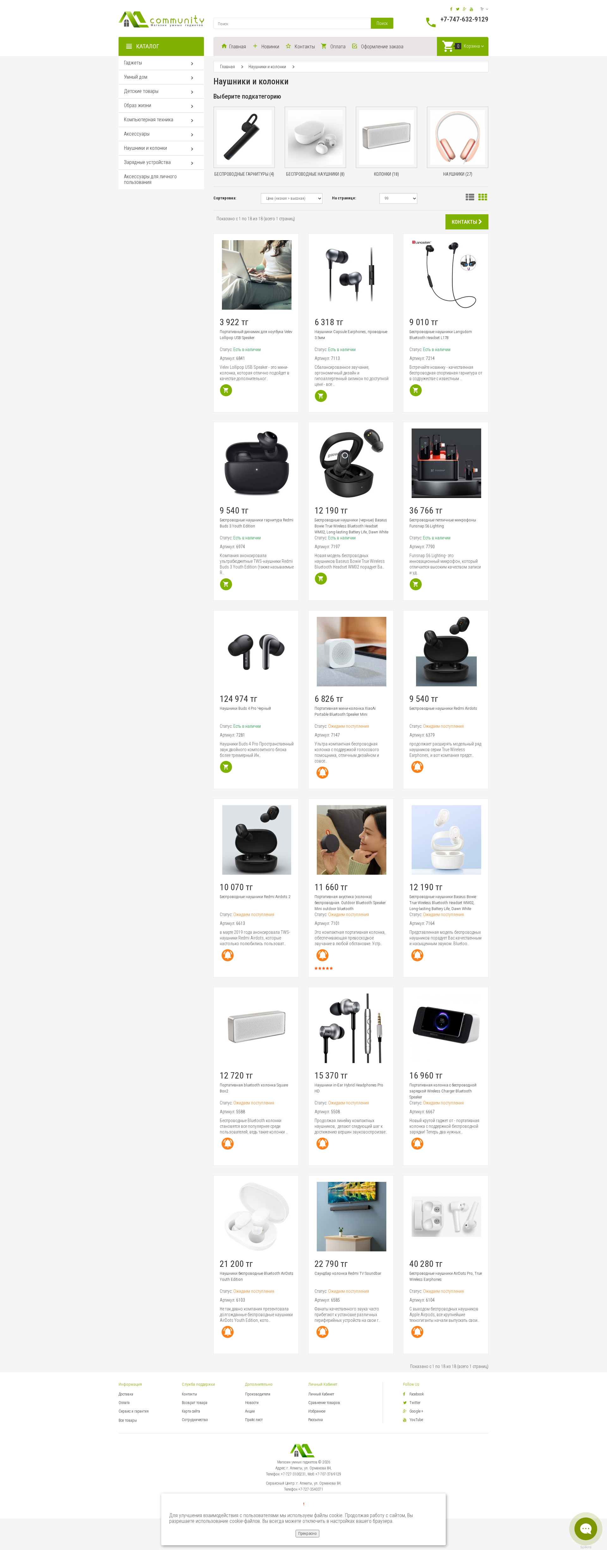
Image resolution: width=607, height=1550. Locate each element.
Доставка (126, 1394)
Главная (227, 66)
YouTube (416, 1420)
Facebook (416, 1394)
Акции (250, 1411)
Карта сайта (191, 1411)
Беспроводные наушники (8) (315, 174)
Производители (257, 1394)
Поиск (382, 23)
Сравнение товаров (324, 1403)
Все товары (128, 1420)
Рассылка (315, 1420)
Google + (416, 1411)
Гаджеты (133, 63)
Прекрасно (307, 1533)
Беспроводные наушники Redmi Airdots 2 (255, 896)
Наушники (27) (457, 174)
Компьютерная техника (148, 120)
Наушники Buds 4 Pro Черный (245, 708)
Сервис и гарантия (134, 1411)
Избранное (316, 1411)
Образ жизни (137, 105)
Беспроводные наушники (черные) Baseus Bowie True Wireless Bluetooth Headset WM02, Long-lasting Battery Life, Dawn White (351, 526)
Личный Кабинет (321, 1394)
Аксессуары (137, 134)
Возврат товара (194, 1403)
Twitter (414, 1403)
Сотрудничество (195, 1420)
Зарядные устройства (147, 162)
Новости (252, 1403)
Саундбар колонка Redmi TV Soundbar (348, 1273)
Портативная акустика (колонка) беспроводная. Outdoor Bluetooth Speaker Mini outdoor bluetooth (350, 902)
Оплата (124, 1403)
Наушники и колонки (145, 148)
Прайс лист (254, 1420)
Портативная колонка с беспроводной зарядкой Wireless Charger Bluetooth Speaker (442, 1091)
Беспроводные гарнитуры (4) (244, 174)
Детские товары (141, 91)
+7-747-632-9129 (464, 19)
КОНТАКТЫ (465, 222)
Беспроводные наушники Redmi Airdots (443, 708)
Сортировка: (224, 198)
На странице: (344, 198)
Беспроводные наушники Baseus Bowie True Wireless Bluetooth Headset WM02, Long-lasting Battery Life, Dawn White (442, 902)
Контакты (189, 1394)
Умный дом (135, 77)
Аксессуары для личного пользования (150, 179)
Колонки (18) (386, 174)
